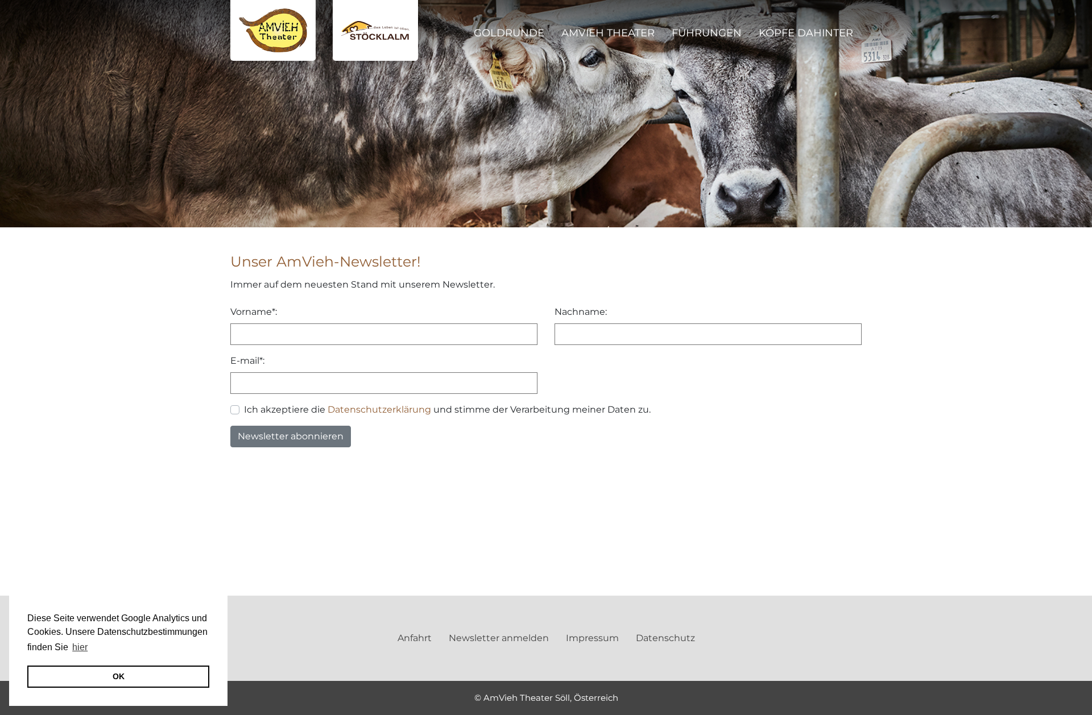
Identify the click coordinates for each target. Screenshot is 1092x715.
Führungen (707, 33)
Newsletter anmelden (499, 638)
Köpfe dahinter (806, 33)
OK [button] (119, 676)
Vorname (251, 311)
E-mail (244, 360)
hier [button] (80, 647)
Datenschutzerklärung (379, 409)
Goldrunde (509, 33)
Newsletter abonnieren (291, 436)
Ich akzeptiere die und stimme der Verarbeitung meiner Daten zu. (447, 409)
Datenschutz (665, 638)
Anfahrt (415, 638)
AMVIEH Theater (608, 33)
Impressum (592, 638)
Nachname (580, 311)
